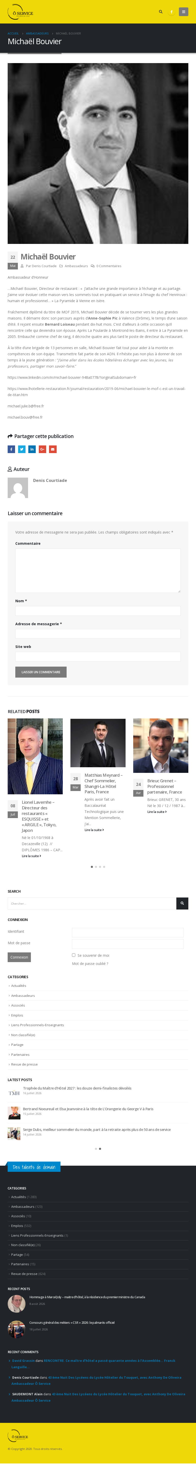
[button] (92, 867)
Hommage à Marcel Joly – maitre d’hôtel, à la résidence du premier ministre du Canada (87, 1297)
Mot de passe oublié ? (90, 963)
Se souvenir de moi (93, 955)
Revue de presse (24, 1064)
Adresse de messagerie (38, 623)
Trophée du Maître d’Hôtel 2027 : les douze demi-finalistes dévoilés (77, 1088)
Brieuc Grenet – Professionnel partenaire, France (164, 786)
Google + (42, 449)
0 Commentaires (108, 266)
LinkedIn (32, 449)
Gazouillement (22, 449)
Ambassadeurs (76, 266)
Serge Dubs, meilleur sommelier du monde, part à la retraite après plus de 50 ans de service (96, 1129)
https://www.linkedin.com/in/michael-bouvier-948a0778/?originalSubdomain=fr (72, 377)
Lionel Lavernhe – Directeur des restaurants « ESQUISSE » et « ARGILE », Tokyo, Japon (39, 816)
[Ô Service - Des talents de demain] (20, 12)
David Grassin (23, 1360)
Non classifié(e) (23, 1035)
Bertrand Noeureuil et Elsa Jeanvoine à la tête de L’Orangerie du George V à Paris (88, 1108)
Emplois (17, 1015)
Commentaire (28, 543)
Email (52, 449)
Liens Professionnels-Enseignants (37, 1025)
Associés (18, 1005)
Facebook (11, 449)
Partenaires (20, 1054)
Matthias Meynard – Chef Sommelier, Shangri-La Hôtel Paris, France (103, 783)
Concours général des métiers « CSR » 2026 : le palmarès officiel (72, 1322)
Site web (23, 646)
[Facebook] (171, 12)
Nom (21, 600)
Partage (17, 1044)
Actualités (18, 985)
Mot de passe (19, 942)
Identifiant (16, 931)
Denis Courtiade (44, 266)
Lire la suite (31, 856)
